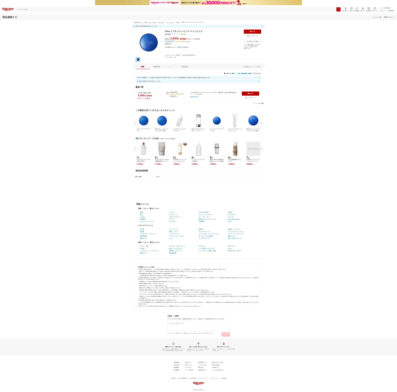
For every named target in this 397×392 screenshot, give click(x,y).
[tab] (143, 66)
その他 (177, 22)
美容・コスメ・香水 (150, 22)
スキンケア (161, 22)
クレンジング (170, 22)
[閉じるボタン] (263, 26)
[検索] (338, 9)
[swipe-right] (261, 123)
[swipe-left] (135, 123)
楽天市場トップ (138, 22)
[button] (351, 9)
